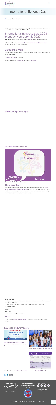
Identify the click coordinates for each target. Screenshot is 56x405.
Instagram (33, 60)
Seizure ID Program (22, 370)
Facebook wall (20, 60)
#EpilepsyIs (29, 39)
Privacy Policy (41, 401)
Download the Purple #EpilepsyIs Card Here (16, 182)
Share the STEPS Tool (40, 370)
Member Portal (40, 391)
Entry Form (7, 316)
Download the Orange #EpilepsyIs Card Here (16, 146)
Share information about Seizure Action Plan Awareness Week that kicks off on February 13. (15, 344)
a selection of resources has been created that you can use (32, 42)
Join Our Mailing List (42, 389)
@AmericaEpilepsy (11, 57)
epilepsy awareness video (19, 319)
